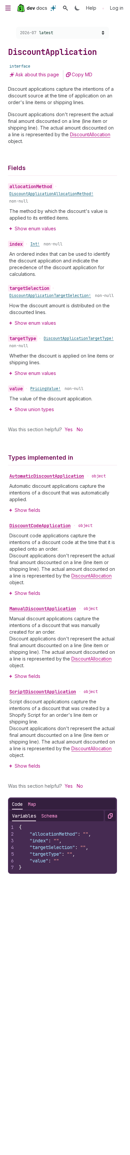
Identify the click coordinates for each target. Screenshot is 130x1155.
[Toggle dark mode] (77, 8)
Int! (35, 244)
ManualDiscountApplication (42, 609)
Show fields (27, 510)
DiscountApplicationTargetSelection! (50, 295)
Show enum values (35, 228)
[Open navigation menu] (8, 8)
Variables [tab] (24, 816)
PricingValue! (45, 388)
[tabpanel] (62, 847)
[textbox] (66, 847)
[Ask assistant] (53, 8)
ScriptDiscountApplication (42, 692)
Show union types (34, 409)
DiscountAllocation (90, 134)
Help (91, 8)
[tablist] (24, 804)
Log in (116, 8)
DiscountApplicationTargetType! (79, 338)
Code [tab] (17, 804)
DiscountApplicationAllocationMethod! (51, 194)
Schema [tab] (49, 816)
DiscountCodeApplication (40, 526)
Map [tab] (32, 804)
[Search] (65, 8)
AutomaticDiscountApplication (46, 476)
